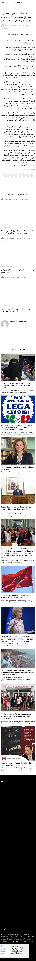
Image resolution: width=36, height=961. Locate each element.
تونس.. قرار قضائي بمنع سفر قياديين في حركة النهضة (18, 271)
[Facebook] (4, 175)
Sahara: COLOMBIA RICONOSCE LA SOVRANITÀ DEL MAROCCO (14, 596)
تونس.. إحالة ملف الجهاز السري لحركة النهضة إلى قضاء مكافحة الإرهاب (17, 232)
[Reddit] (27, 175)
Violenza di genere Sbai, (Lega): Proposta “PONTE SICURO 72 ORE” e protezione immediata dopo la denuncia (17, 427)
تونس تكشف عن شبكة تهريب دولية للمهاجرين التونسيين (16, 310)
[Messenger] (8, 175)
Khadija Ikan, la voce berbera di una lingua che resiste (17, 468)
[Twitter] (12, 175)
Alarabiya (31, 169)
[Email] (31, 175)
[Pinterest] (16, 175)
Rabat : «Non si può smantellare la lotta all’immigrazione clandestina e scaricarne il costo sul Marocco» (17, 672)
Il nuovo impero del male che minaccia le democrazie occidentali (17, 764)
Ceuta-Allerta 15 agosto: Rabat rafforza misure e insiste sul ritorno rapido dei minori (16, 509)
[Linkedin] (20, 175)
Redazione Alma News (18, 321)
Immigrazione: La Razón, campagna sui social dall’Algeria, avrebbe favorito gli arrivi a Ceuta (16, 716)
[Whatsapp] (23, 175)
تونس (17, 182)
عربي (2, 8)
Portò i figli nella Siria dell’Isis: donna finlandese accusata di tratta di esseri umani (16, 385)
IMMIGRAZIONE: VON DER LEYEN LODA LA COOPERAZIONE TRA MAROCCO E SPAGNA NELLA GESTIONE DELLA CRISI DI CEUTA (17, 639)
